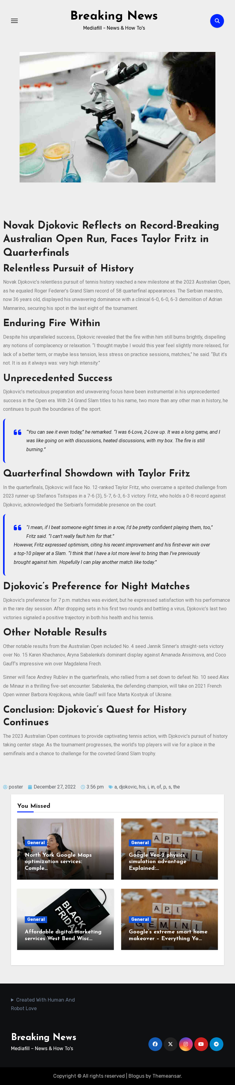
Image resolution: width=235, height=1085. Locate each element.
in (153, 787)
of (159, 787)
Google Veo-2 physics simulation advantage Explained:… (157, 862)
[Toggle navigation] (14, 21)
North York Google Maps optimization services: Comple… (58, 862)
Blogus (136, 1076)
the (176, 787)
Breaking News (114, 16)
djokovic (128, 787)
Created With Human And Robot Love (43, 1004)
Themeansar (166, 1076)
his (142, 787)
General (36, 842)
